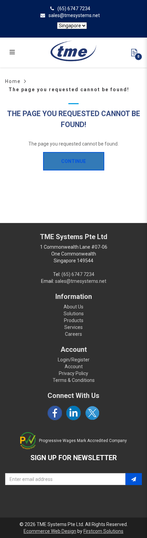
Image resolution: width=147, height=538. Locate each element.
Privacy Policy (73, 373)
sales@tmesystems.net (74, 15)
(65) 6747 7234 (73, 8)
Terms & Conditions (74, 380)
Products (73, 320)
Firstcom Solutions (103, 531)
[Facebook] (55, 413)
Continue (73, 161)
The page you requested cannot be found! (69, 89)
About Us (73, 306)
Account (74, 366)
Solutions (74, 313)
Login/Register (74, 359)
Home (13, 81)
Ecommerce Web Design (50, 531)
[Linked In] (73, 413)
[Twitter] (92, 413)
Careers (73, 334)
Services (73, 327)
